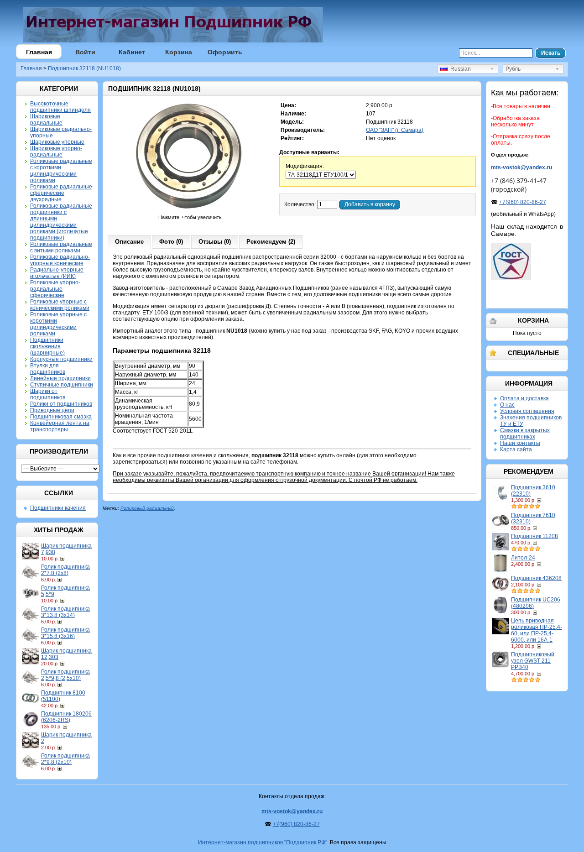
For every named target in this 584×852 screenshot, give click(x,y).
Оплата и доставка (524, 398)
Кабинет (132, 52)
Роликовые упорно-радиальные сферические (55, 288)
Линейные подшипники (60, 378)
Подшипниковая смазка (61, 416)
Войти (85, 52)
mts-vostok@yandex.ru (521, 167)
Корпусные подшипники (61, 359)
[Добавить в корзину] (63, 558)
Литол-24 (523, 557)
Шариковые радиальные (46, 119)
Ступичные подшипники (61, 385)
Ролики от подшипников (61, 404)
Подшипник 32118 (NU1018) (84, 68)
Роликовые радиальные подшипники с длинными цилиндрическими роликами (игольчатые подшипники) (61, 222)
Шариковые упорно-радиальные (56, 151)
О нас (507, 405)
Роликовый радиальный (147, 508)
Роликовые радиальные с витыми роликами (61, 247)
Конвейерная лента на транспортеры (59, 426)
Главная (39, 52)
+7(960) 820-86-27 (522, 202)
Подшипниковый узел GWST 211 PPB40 (532, 660)
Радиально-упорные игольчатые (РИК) (56, 273)
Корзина (178, 52)
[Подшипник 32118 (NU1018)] (190, 211)
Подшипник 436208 (536, 578)
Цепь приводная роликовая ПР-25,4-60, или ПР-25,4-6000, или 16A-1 (536, 630)
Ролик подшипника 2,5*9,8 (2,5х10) (65, 675)
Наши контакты (520, 443)
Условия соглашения (527, 411)
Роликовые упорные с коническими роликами (59, 304)
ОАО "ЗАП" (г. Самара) (394, 130)
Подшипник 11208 (534, 536)
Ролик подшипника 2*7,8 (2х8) (65, 570)
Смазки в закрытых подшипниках (525, 433)
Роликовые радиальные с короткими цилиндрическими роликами (61, 170)
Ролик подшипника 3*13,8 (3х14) (65, 612)
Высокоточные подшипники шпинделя (60, 106)
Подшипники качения (58, 508)
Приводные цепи (52, 410)
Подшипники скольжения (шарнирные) (47, 346)
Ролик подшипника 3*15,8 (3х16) (65, 633)
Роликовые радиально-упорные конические (60, 260)
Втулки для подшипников (47, 368)
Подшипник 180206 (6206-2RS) (66, 717)
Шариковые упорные (57, 142)
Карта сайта (516, 449)
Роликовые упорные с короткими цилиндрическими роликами (58, 324)
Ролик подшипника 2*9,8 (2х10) (65, 759)
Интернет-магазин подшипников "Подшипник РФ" (262, 842)
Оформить (225, 52)
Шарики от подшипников (47, 394)
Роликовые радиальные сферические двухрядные (61, 193)
